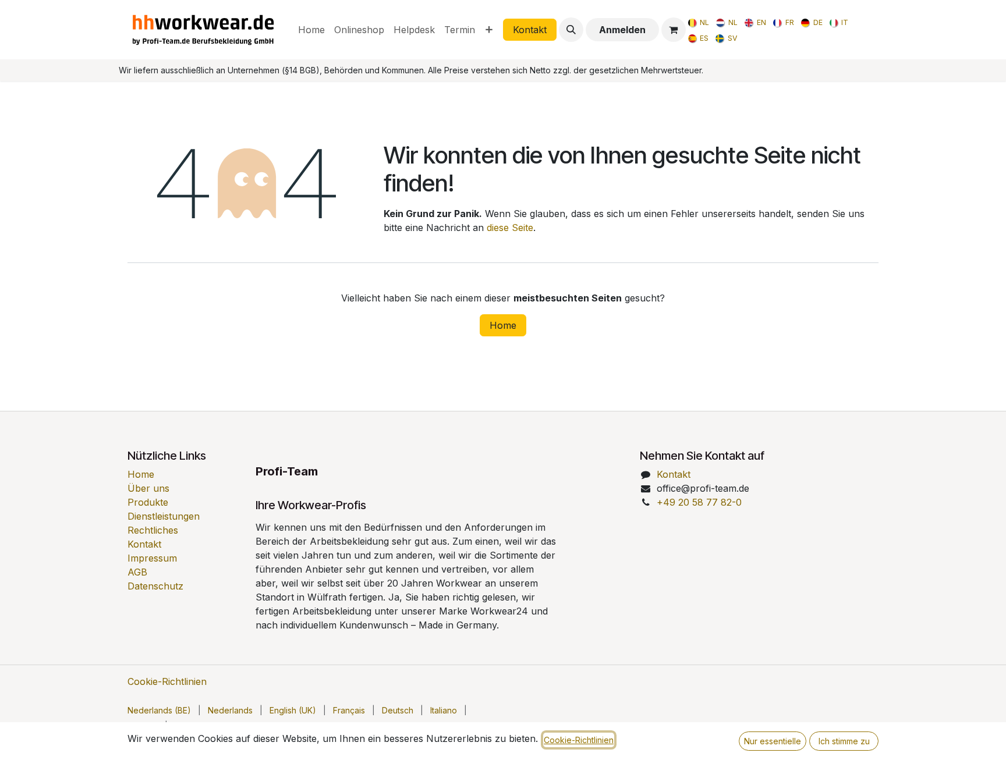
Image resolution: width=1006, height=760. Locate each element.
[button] (571, 29)
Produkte (147, 502)
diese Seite (510, 227)
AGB (137, 572)
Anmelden (622, 29)
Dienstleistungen (163, 516)
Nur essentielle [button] (772, 741)
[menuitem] (311, 29)
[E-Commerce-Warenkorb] (673, 29)
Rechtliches (152, 530)
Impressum (152, 558)
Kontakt (530, 29)
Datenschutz (155, 586)
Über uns (148, 488)
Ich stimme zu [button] (844, 741)
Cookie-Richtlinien (167, 681)
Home (503, 325)
